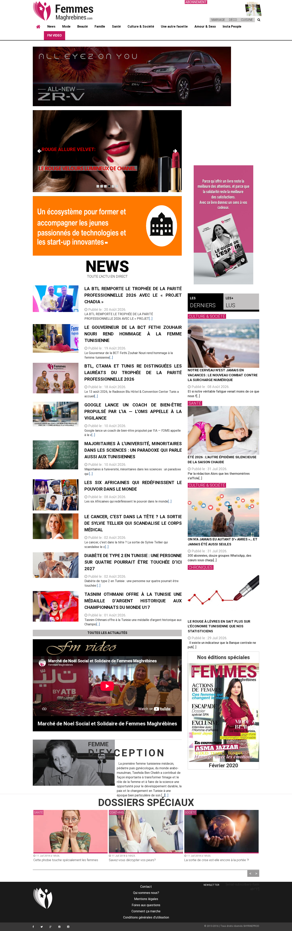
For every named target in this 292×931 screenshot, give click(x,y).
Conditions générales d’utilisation (146, 917)
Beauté (82, 26)
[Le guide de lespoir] (223, 224)
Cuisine (247, 20)
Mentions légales (146, 899)
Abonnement (196, 2)
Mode (66, 26)
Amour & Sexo (205, 26)
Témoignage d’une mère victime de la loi (61, 860)
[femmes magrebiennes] (68, 10)
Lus (230, 302)
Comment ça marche (146, 911)
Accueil (38, 26)
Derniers (203, 302)
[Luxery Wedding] (223, 712)
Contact (146, 887)
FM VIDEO (54, 35)
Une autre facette (174, 26)
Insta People (232, 26)
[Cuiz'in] (251, 8)
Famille (100, 26)
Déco (233, 20)
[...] (150, 319)
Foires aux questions (146, 905)
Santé (116, 26)
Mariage (218, 20)
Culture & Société (141, 26)
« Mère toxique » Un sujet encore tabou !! (212, 860)
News (51, 26)
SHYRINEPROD (251, 926)
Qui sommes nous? (146, 893)
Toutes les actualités (107, 633)
